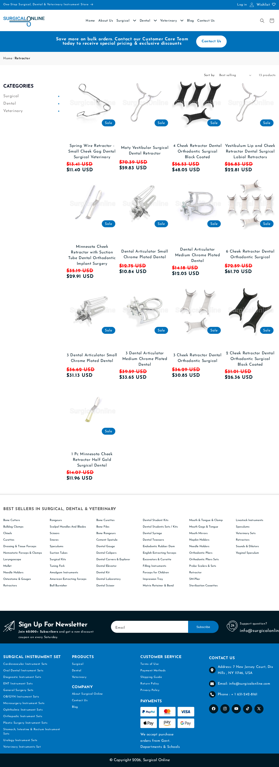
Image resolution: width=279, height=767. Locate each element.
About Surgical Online (87, 693)
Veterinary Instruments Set (22, 746)
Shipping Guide (151, 677)
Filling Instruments (154, 566)
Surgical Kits (58, 559)
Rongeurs (56, 520)
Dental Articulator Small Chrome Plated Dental (144, 254)
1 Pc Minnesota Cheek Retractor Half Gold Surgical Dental (92, 460)
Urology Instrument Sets (20, 740)
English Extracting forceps (159, 552)
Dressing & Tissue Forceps (19, 546)
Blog (190, 20)
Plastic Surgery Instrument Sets (25, 722)
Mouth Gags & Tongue (203, 526)
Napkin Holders (199, 539)
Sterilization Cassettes (203, 585)
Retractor (22, 58)
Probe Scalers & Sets (202, 566)
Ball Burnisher (58, 585)
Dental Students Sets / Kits (160, 526)
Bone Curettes (105, 520)
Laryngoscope (12, 559)
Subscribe (203, 627)
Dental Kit (103, 572)
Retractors (10, 585)
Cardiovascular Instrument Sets (25, 664)
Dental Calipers (106, 552)
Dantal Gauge (105, 546)
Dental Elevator (106, 566)
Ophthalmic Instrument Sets (23, 709)
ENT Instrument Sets (17, 683)
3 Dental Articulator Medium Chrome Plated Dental (144, 359)
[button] (262, 20)
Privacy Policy (149, 690)
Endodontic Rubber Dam (159, 546)
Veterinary (169, 20)
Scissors (54, 533)
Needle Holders (13, 572)
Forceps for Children (156, 572)
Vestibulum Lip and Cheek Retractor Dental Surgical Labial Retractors (250, 151)
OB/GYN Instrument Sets (21, 696)
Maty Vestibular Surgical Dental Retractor (144, 151)
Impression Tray (153, 579)
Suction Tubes (58, 552)
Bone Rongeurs (106, 533)
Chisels (7, 533)
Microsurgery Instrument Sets (23, 703)
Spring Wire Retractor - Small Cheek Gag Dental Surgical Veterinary (92, 151)
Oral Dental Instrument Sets (23, 670)
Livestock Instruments (249, 520)
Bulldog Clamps (13, 526)
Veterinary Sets (245, 533)
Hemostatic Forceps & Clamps (22, 552)
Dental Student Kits (155, 520)
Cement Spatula (106, 539)
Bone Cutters (11, 520)
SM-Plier (194, 579)
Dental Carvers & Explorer (113, 559)
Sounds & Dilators (247, 546)
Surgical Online (156, 760)
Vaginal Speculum (247, 552)
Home (90, 20)
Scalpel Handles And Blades (68, 526)
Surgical (123, 20)
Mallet (7, 566)
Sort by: (209, 75)
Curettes (8, 539)
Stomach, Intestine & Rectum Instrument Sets (31, 731)
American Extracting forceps (68, 579)
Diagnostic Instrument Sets (22, 677)
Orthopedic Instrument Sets (22, 716)
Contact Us (206, 20)
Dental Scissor (105, 585)
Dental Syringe (152, 533)
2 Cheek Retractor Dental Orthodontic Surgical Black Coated (250, 359)
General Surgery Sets (18, 690)
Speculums (56, 546)
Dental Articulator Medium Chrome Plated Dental (197, 255)
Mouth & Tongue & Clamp (206, 520)
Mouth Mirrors (198, 533)
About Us (105, 20)
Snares (54, 539)
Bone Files (102, 526)
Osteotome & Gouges (17, 579)
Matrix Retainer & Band (158, 585)
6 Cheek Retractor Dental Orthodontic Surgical (250, 254)
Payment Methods (153, 670)
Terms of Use (149, 664)
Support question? (253, 623)
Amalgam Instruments (64, 572)
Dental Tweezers (153, 539)
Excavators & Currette (157, 559)
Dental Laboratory (108, 579)
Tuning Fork (57, 566)
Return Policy (149, 683)
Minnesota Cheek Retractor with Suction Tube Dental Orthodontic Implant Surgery (92, 255)
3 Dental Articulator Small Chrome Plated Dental (92, 358)
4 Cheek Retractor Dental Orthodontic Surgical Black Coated (197, 151)
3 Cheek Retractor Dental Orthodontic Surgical (197, 358)
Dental (145, 20)
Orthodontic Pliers (200, 552)
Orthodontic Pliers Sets (204, 559)
